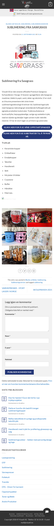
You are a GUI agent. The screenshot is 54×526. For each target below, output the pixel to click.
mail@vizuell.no (27, 522)
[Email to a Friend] (29, 271)
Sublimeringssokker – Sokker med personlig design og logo (30, 441)
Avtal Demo (39, 514)
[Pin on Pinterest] (34, 271)
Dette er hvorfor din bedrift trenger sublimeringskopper (23, 409)
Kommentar (10, 314)
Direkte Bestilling (24, 514)
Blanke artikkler (13, 24)
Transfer (5, 482)
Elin (39, 34)
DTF (4, 462)
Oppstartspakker (9, 491)
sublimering (38, 282)
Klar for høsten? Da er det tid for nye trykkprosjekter (24, 399)
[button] (3, 4)
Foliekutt (6, 477)
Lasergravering (8, 457)
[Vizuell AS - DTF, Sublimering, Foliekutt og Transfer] (27, 4)
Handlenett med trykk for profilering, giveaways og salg (30, 430)
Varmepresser (8, 472)
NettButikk (40, 516)
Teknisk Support (17, 516)
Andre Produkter (9, 501)
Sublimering (26, 24)
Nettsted (8, 359)
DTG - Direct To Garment (12, 487)
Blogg (12, 514)
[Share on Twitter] (25, 271)
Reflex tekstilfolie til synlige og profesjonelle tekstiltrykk (27, 419)
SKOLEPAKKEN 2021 (42, 289)
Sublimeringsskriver (39, 24)
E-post (8, 348)
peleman (29, 516)
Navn (7, 336)
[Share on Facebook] (20, 271)
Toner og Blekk (8, 496)
